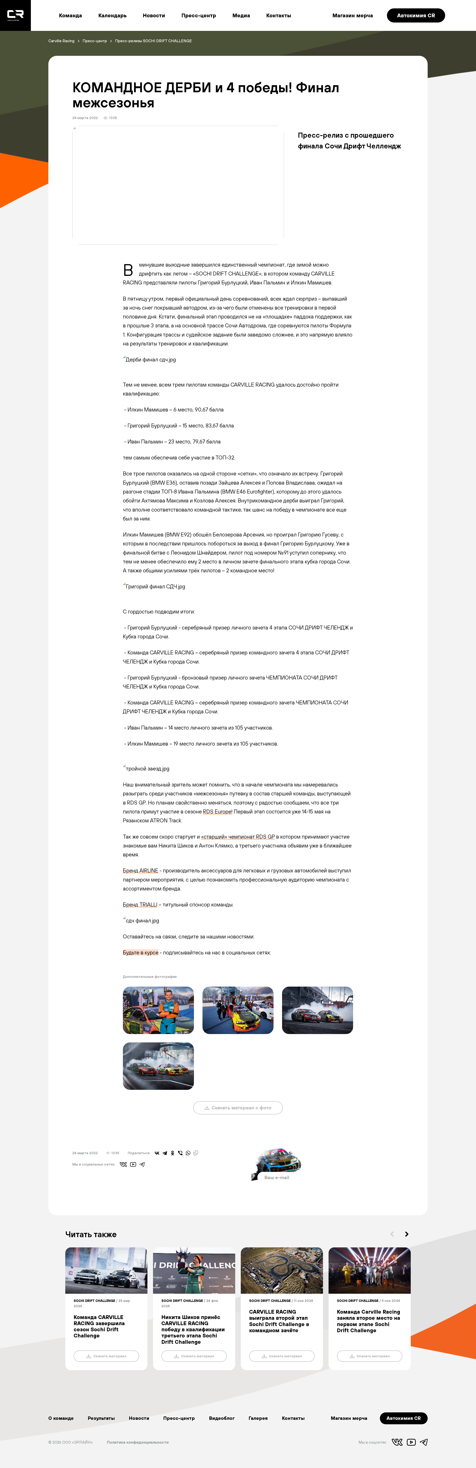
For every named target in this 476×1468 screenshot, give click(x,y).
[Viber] (180, 1153)
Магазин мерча (352, 15)
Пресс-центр (198, 15)
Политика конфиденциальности (138, 1442)
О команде (61, 1418)
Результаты (101, 1418)
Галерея (258, 1418)
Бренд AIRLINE (140, 870)
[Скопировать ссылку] (195, 1153)
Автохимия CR (416, 15)
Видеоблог (222, 1418)
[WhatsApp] (188, 1153)
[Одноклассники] (172, 1153)
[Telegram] (164, 1153)
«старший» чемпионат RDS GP (238, 837)
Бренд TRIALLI (140, 904)
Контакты (278, 15)
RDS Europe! (217, 811)
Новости (154, 15)
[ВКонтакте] (157, 1153)
